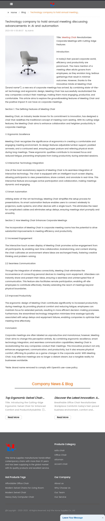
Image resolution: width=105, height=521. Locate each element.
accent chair (61, 464)
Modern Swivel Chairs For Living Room (24, 487)
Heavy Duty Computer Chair (19, 497)
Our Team (59, 492)
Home (14, 12)
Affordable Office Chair (17, 483)
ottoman (58, 459)
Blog (23, 12)
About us (59, 483)
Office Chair (60, 455)
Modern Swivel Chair (15, 492)
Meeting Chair (69, 37)
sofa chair (59, 450)
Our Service (60, 497)
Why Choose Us (62, 488)
